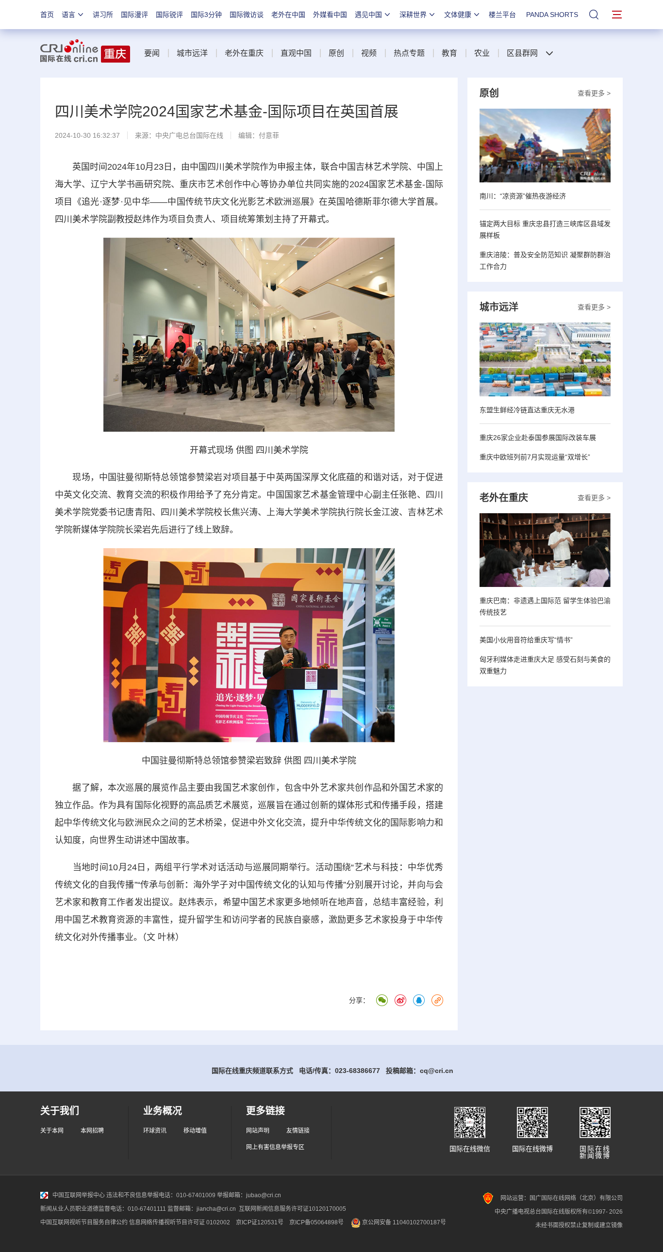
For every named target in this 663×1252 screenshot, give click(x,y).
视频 (369, 53)
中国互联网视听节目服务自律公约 (84, 1222)
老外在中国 (288, 14)
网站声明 (257, 1130)
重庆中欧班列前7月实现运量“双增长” (535, 457)
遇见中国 (368, 14)
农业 (482, 53)
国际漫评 (134, 14)
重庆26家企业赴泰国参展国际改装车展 (538, 437)
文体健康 (457, 14)
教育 (449, 53)
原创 (336, 53)
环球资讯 (154, 1130)
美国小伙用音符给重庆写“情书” (526, 640)
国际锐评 (169, 14)
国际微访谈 (247, 14)
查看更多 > (594, 93)
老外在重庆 (244, 53)
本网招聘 (92, 1130)
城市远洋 (192, 53)
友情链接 (298, 1130)
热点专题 (409, 53)
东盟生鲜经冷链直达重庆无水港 (527, 410)
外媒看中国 (330, 14)
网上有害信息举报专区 (275, 1147)
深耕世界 (413, 14)
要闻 (152, 53)
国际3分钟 (206, 14)
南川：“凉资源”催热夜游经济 (523, 196)
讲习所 (103, 14)
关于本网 (52, 1130)
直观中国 (296, 53)
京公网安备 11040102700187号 (403, 1222)
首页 (47, 14)
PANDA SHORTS (552, 14)
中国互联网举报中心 (78, 1195)
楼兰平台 (502, 14)
